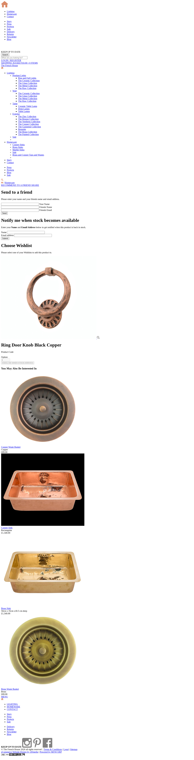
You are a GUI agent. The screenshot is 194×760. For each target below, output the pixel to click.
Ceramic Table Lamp (27, 106)
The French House (9, 65)
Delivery (11, 31)
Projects (10, 26)
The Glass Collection (27, 83)
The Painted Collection (28, 134)
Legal (66, 749)
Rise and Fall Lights (27, 78)
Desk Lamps (24, 109)
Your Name (44, 204)
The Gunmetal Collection (29, 127)
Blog (9, 39)
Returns (10, 34)
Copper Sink (6, 527)
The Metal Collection (27, 86)
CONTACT (12, 709)
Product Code (7, 352)
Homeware (12, 14)
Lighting (10, 11)
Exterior (16, 114)
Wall (14, 91)
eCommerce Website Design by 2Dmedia (19, 752)
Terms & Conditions (53, 749)
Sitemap (73, 749)
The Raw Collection (27, 88)
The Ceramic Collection (29, 80)
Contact (10, 16)
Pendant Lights (19, 75)
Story (9, 21)
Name (4, 232)
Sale (9, 29)
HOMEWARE (13, 707)
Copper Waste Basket (10, 447)
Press (9, 24)
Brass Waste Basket (10, 689)
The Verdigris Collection (29, 121)
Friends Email (45, 210)
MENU (4, 697)
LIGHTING (12, 704)
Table (14, 103)
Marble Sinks (18, 150)
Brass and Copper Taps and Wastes (28, 155)
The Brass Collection (27, 132)
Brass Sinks (17, 147)
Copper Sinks (18, 144)
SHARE (35, 185)
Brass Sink (6, 608)
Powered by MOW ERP (51, 752)
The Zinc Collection (27, 116)
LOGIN (11, 60)
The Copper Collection (28, 124)
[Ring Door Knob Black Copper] (49, 338)
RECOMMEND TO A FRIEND (16, 185)
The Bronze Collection (28, 119)
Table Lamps (24, 111)
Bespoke (22, 129)
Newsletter (11, 37)
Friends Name (45, 207)
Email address (7, 235)
